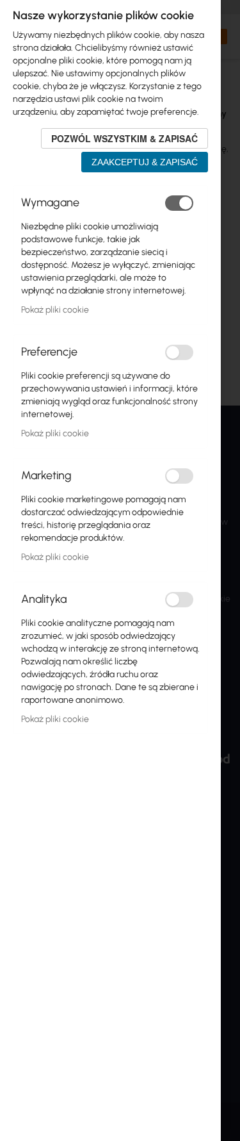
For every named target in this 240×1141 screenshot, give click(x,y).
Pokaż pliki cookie (55, 309)
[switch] (179, 203)
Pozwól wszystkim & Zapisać (124, 138)
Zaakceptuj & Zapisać (145, 162)
